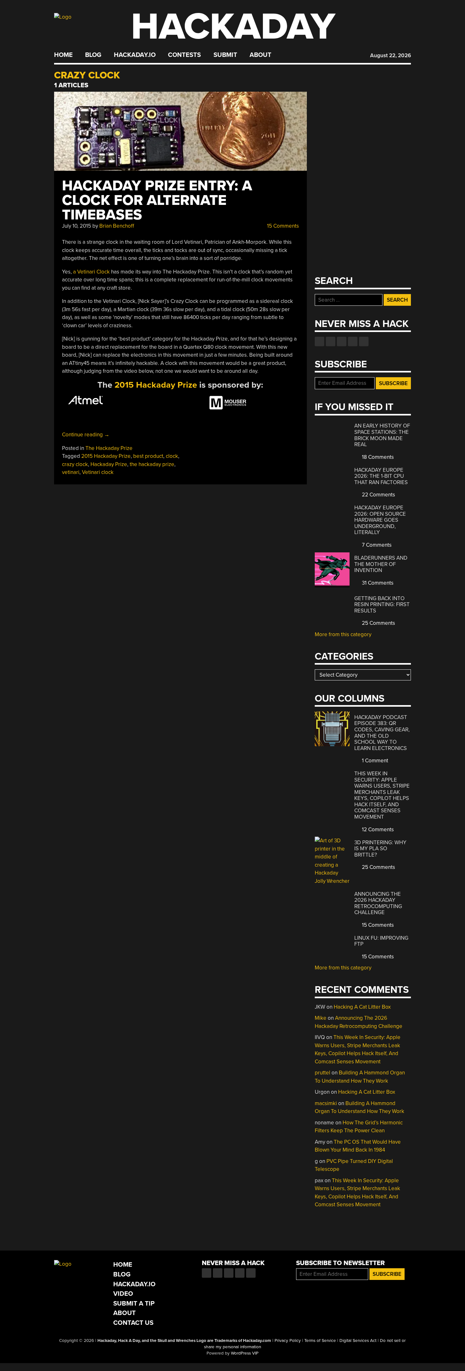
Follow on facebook (319, 341)
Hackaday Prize (108, 464)
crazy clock (75, 464)
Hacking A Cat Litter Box (362, 1007)
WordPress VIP (244, 1353)
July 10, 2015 (76, 226)
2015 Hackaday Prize (156, 385)
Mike (320, 1018)
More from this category (343, 634)
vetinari (70, 472)
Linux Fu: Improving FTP (381, 941)
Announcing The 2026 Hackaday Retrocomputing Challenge (378, 903)
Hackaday (233, 26)
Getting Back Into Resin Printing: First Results (382, 604)
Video (123, 1294)
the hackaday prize (152, 464)
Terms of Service (320, 1340)
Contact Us (133, 1323)
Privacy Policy (288, 1340)
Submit (225, 55)
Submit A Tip (134, 1303)
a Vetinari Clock (91, 271)
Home (63, 55)
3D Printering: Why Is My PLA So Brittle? (380, 848)
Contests (184, 55)
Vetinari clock (98, 472)
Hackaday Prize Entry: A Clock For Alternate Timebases (157, 200)
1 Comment (374, 760)
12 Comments (377, 829)
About (260, 55)
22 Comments (378, 494)
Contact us (364, 341)
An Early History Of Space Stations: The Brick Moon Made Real (382, 435)
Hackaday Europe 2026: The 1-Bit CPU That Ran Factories (381, 476)
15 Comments (282, 226)
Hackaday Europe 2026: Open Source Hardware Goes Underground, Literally (380, 520)
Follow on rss (352, 341)
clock (172, 456)
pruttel (322, 1072)
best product (148, 456)
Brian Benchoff (116, 226)
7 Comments (376, 545)
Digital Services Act (357, 1340)
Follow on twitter (330, 341)
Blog (93, 55)
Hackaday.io (135, 55)
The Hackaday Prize (109, 448)
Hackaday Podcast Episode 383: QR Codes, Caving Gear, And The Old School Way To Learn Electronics (382, 733)
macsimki (326, 1103)
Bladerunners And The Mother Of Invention (380, 564)
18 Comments (377, 457)
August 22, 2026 (390, 55)
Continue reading (85, 434)
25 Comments (378, 623)
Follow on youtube (341, 341)
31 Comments (377, 583)
